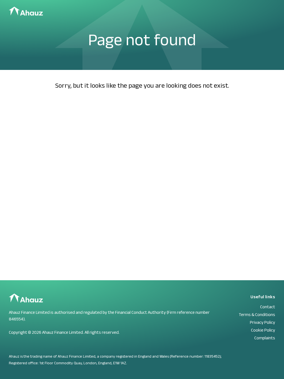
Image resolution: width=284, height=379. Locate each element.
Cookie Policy (263, 330)
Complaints (264, 337)
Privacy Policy (262, 322)
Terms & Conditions (257, 314)
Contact (267, 306)
